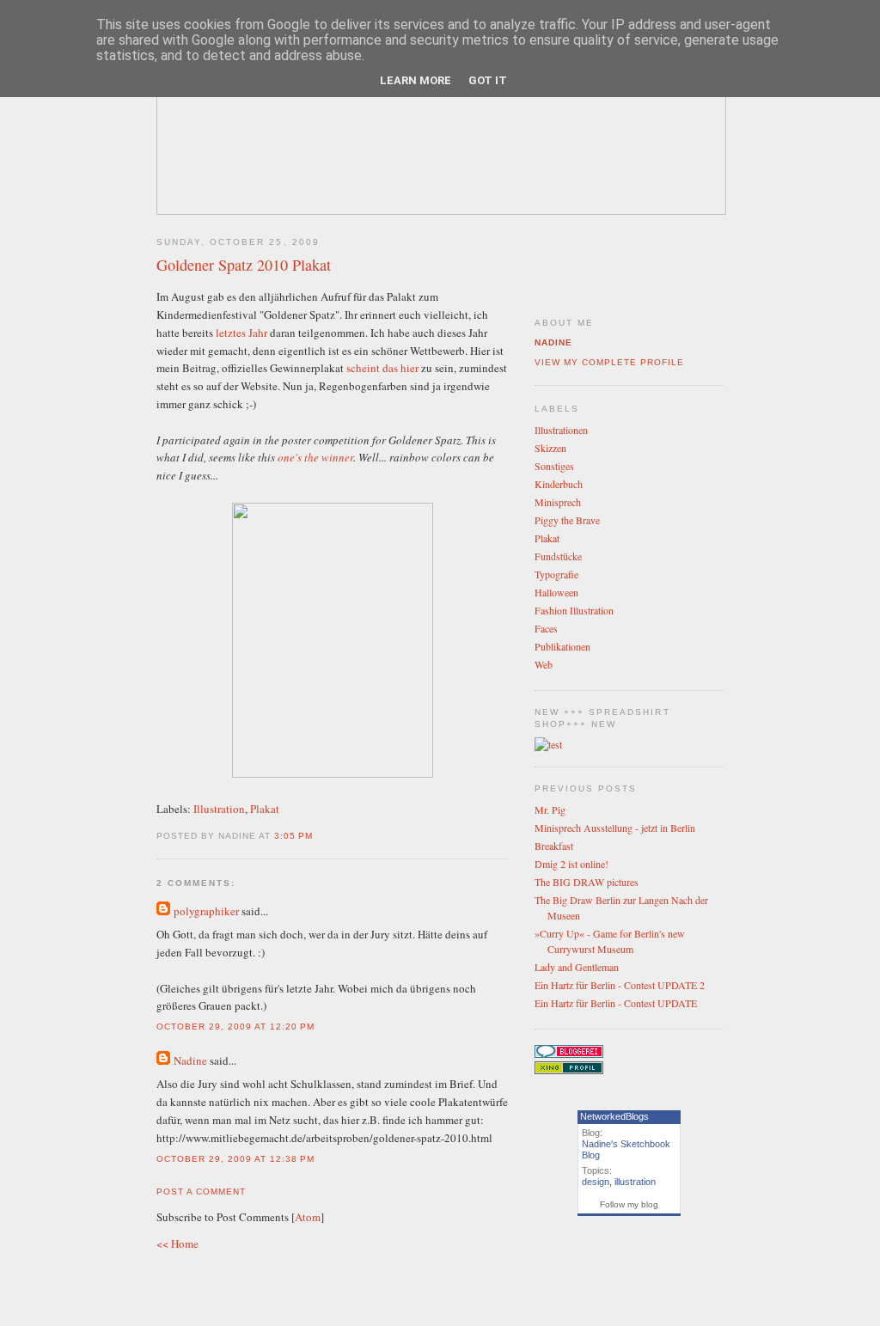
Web (544, 664)
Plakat (264, 808)
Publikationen (562, 646)
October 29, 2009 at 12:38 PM (235, 1159)
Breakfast (554, 845)
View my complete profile (609, 362)
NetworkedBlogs (614, 1116)
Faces (546, 628)
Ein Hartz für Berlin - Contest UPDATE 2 (620, 985)
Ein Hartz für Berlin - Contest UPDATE (616, 1003)
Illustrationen (561, 430)
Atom (308, 1217)
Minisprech (558, 502)
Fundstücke (558, 556)
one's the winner (315, 457)
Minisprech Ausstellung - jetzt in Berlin (615, 827)
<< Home (177, 1243)
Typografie (556, 574)
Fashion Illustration (574, 610)
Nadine (190, 1060)
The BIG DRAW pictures (587, 882)
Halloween (556, 592)
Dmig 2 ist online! (571, 864)
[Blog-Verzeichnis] (569, 1053)
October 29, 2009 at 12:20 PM (235, 1026)
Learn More (415, 80)
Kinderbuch (559, 484)
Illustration (219, 808)
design (595, 1181)
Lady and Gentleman (577, 967)
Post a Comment (201, 1191)
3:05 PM (293, 835)
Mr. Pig (550, 809)
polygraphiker (206, 911)
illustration (635, 1181)
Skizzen (550, 448)
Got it (487, 80)
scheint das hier (381, 368)
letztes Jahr (240, 332)
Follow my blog (629, 1204)
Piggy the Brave (567, 520)
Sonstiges (554, 466)
